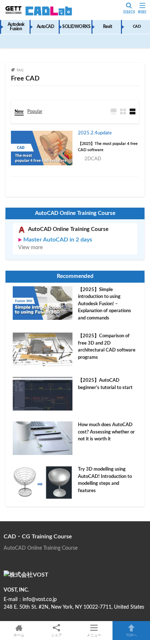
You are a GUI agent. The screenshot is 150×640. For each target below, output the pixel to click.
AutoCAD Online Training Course (68, 229)
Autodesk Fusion (16, 27)
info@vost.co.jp (40, 599)
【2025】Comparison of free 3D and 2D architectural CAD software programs (106, 347)
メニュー (94, 635)
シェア (56, 635)
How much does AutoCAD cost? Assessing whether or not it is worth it (106, 432)
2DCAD (92, 159)
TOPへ (131, 635)
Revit (107, 27)
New (19, 111)
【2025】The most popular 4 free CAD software (108, 147)
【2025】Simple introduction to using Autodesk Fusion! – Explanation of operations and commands (104, 304)
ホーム (18, 635)
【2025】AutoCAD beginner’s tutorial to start (105, 384)
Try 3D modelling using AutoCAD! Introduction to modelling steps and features (105, 480)
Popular (34, 111)
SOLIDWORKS (76, 27)
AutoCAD (45, 27)
